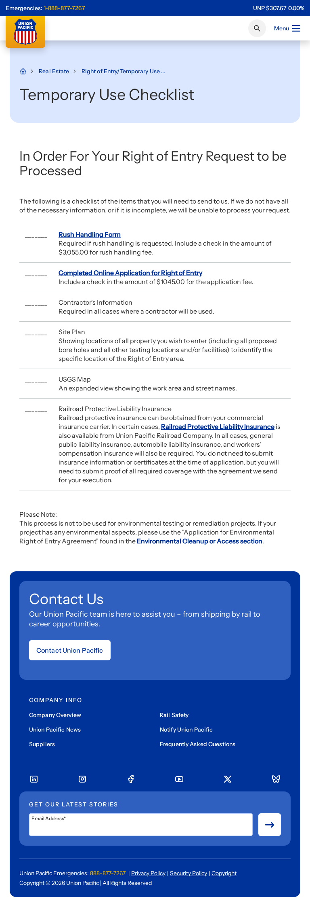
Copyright (224, 873)
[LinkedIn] (34, 779)
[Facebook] (131, 779)
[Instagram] (82, 779)
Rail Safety (174, 715)
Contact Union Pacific (69, 650)
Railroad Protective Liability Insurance (217, 426)
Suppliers (42, 744)
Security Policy (188, 873)
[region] (278, 8)
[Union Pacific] (25, 32)
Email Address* (48, 818)
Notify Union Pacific (186, 729)
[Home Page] (27, 71)
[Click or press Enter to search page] (257, 28)
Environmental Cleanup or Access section (199, 541)
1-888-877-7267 (64, 8)
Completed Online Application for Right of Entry (130, 273)
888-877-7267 (108, 873)
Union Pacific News (55, 729)
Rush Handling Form (90, 234)
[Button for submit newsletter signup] (269, 824)
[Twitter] (227, 779)
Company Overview (55, 715)
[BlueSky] (276, 779)
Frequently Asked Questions (197, 744)
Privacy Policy (148, 873)
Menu (281, 28)
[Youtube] (179, 779)
